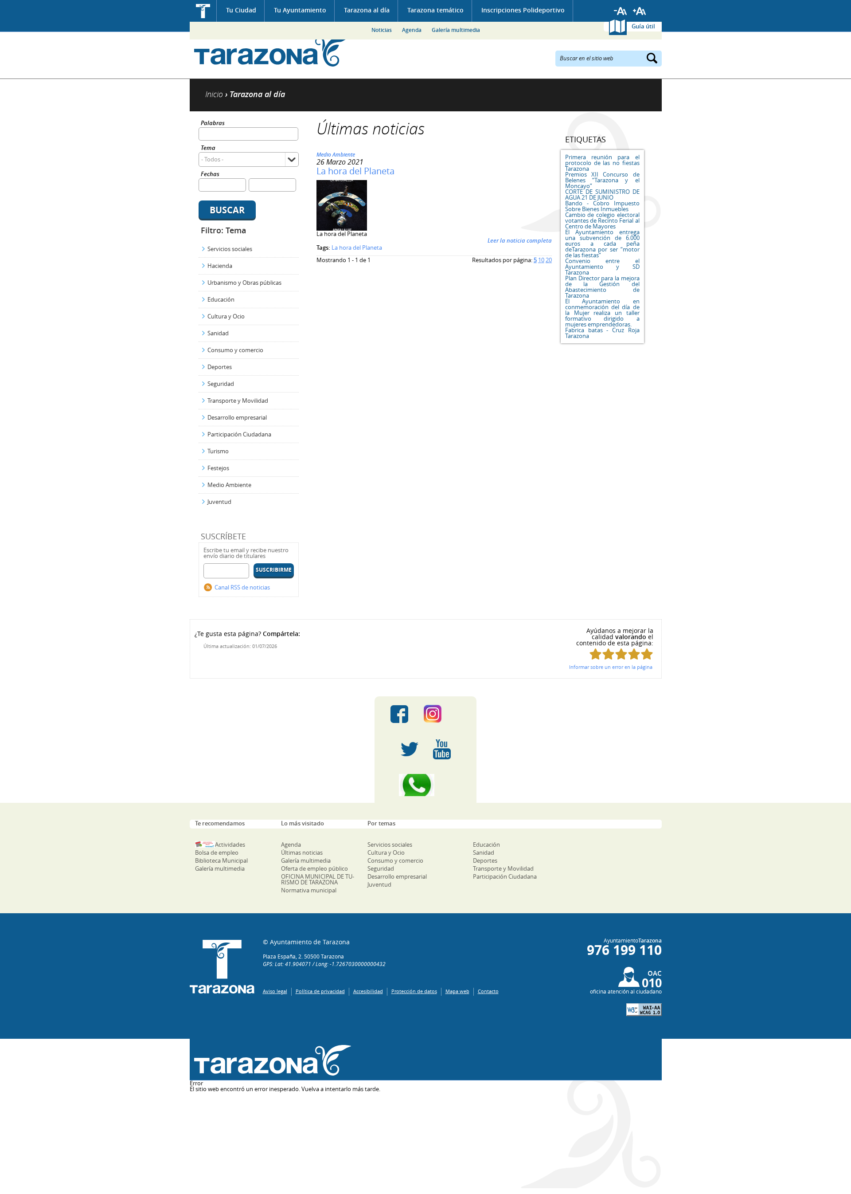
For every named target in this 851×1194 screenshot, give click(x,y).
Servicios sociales (229, 249)
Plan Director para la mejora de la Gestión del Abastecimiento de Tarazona (602, 286)
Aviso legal (275, 991)
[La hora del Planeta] (341, 228)
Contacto (488, 991)
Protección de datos (414, 991)
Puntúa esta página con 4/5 (634, 654)
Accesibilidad (368, 991)
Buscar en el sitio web (586, 57)
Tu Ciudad (241, 10)
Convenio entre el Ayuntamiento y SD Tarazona (602, 266)
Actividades (230, 844)
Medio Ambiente (229, 485)
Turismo (218, 451)
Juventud (219, 502)
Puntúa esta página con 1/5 (595, 654)
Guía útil (643, 26)
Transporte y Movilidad (237, 401)
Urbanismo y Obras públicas (244, 283)
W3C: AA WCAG (644, 1010)
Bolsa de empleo (216, 852)
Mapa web (457, 991)
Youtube (442, 749)
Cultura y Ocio (226, 316)
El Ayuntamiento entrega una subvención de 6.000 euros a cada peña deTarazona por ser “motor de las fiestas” (602, 243)
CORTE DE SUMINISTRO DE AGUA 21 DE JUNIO (602, 194)
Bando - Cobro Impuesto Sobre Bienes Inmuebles (602, 206)
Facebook (399, 714)
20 (549, 260)
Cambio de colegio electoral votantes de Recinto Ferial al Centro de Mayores (602, 220)
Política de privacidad (320, 991)
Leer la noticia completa (520, 240)
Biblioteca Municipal (221, 860)
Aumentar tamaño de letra (639, 11)
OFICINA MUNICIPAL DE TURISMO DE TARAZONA (317, 879)
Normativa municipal (308, 890)
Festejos (218, 468)
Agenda (412, 30)
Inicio (203, 11)
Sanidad (218, 333)
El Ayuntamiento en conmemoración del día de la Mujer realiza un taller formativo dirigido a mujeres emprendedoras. (602, 312)
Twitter (409, 749)
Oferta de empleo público (314, 868)
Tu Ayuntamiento (300, 10)
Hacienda (219, 266)
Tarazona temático (435, 10)
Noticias (381, 30)
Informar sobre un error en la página (610, 667)
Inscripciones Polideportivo (523, 10)
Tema (208, 148)
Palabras (213, 123)
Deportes (219, 367)
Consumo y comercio (235, 350)
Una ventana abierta (270, 1060)
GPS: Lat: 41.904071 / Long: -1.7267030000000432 (324, 963)
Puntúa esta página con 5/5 (647, 654)
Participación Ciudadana (239, 434)
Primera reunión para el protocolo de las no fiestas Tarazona (602, 163)
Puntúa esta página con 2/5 (608, 654)
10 (541, 260)
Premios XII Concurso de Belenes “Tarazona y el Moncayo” (602, 180)
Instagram (442, 714)
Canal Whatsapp (425, 785)
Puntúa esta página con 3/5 (621, 654)
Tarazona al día (367, 10)
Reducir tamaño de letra (620, 11)
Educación (220, 299)
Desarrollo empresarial (237, 417)
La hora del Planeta (355, 171)
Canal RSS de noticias (242, 587)
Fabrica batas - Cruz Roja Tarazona (602, 333)
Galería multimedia (456, 30)
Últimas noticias (302, 852)
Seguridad (220, 384)
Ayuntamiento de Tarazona (270, 51)
